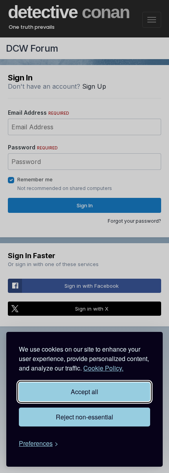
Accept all (84, 391)
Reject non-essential (84, 416)
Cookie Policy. (103, 367)
